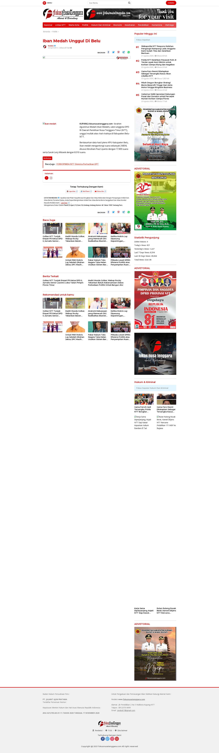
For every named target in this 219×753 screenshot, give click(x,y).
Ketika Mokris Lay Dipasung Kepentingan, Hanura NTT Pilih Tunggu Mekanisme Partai (120, 238)
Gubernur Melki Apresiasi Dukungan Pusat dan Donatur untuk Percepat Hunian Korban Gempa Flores (158, 96)
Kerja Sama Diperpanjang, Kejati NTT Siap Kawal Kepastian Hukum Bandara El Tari (143, 610)
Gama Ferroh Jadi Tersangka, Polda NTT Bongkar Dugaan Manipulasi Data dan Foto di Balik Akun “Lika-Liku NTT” (143, 409)
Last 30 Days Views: (142, 256)
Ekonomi (117, 25)
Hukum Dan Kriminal (100, 25)
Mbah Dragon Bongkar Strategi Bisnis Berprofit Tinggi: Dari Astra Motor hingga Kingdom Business (156, 85)
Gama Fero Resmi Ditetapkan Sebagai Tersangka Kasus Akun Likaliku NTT (156, 73)
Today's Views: (140, 245)
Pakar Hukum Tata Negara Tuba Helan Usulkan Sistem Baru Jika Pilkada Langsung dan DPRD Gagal (98, 262)
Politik (85, 25)
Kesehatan (130, 25)
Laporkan (72, 191)
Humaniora (157, 25)
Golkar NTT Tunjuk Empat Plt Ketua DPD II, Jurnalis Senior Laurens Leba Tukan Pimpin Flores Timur (52, 238)
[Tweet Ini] (113, 52)
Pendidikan (143, 25)
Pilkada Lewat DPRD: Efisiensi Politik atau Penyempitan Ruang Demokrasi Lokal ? (120, 262)
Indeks (171, 3)
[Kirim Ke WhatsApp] (129, 52)
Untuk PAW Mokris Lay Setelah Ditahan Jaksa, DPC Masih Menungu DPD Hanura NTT (74, 262)
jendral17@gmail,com (126, 710)
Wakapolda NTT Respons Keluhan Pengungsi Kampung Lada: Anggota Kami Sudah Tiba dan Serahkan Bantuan (158, 49)
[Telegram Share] (123, 52)
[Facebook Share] (108, 52)
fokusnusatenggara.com (134, 699)
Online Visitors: (140, 241)
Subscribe (100, 191)
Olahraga (169, 25)
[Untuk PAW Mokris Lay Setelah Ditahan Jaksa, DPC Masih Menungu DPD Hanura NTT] (75, 252)
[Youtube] (117, 739)
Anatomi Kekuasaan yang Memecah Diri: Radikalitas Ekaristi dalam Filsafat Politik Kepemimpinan (97, 238)
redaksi (51, 46)
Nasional (48, 25)
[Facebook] (103, 739)
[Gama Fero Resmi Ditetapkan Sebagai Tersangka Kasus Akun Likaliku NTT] (166, 399)
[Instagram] (112, 739)
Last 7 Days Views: (142, 252)
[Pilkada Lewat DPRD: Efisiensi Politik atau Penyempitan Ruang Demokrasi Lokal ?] (120, 252)
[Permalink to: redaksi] (45, 46)
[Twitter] (107, 739)
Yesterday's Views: (142, 249)
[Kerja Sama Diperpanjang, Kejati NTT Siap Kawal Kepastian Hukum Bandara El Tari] (144, 510)
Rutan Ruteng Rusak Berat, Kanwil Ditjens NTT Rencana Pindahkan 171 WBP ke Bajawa (166, 610)
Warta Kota (74, 25)
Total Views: (139, 259)
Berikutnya (47, 158)
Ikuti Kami (86, 191)
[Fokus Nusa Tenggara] (63, 14)
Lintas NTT (60, 25)
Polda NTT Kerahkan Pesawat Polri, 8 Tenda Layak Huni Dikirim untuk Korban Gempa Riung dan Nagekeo (158, 62)
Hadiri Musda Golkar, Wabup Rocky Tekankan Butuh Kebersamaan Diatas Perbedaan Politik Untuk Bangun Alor (75, 238)
